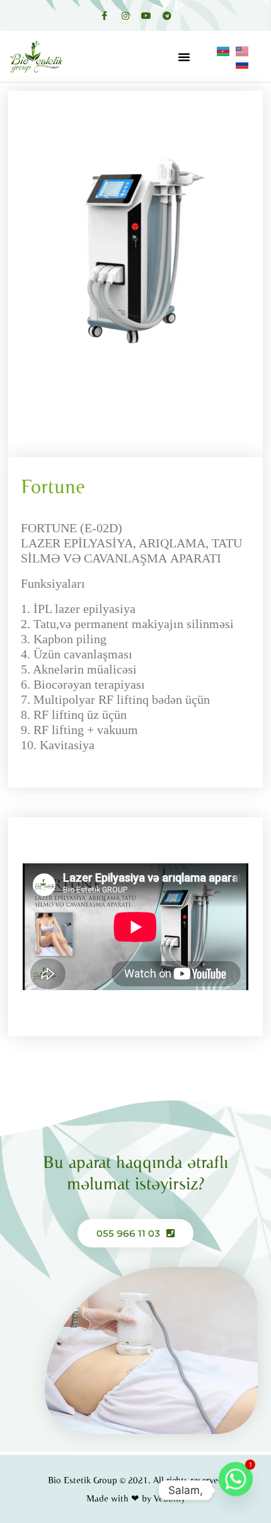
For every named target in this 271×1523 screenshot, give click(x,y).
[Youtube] (146, 16)
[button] (184, 56)
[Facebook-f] (104, 16)
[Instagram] (125, 16)
